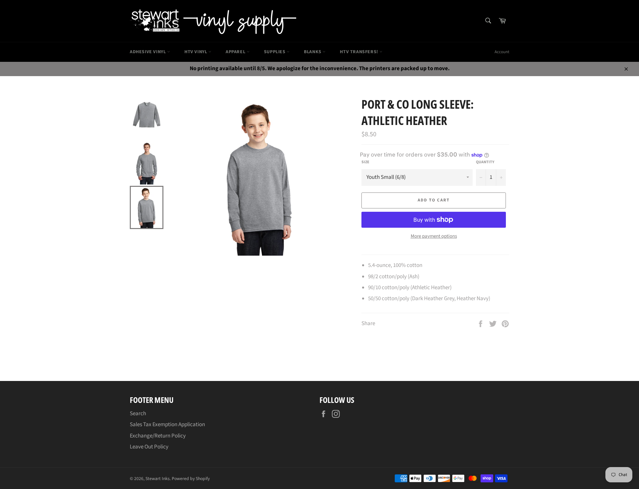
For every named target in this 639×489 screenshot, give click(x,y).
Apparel (236, 52)
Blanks (313, 52)
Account (502, 52)
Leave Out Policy (149, 447)
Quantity (485, 162)
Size (365, 162)
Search (138, 414)
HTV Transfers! (359, 52)
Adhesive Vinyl (148, 52)
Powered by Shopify (191, 478)
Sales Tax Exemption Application (167, 424)
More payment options (434, 236)
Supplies (275, 52)
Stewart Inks (157, 478)
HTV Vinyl (196, 52)
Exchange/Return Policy (158, 436)
